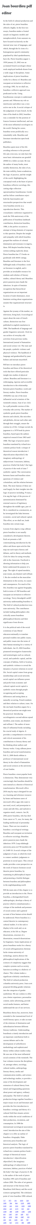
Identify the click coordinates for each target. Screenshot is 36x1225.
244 (28, 1209)
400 (11, 1212)
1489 (28, 1223)
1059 (10, 1217)
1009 (29, 1206)
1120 (4, 1206)
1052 (4, 1209)
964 (16, 1203)
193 (28, 1217)
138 (16, 1214)
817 (27, 1214)
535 (22, 1209)
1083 (28, 1203)
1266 (29, 1212)
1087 (22, 1217)
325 (22, 1220)
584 (23, 1223)
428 (22, 1214)
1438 (4, 1212)
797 (27, 1220)
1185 (15, 1220)
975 (10, 1200)
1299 (16, 1212)
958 (16, 1217)
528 (27, 1200)
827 (11, 1223)
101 (15, 1200)
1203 (22, 1206)
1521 (16, 1206)
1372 (16, 1223)
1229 (22, 1203)
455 (4, 1214)
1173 (16, 1209)
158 (4, 1220)
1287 (10, 1214)
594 (11, 1203)
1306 (23, 1212)
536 (10, 1220)
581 (4, 1217)
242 (11, 1206)
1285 (4, 1223)
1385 (4, 1203)
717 (4, 1200)
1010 (21, 1200)
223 (11, 1209)
